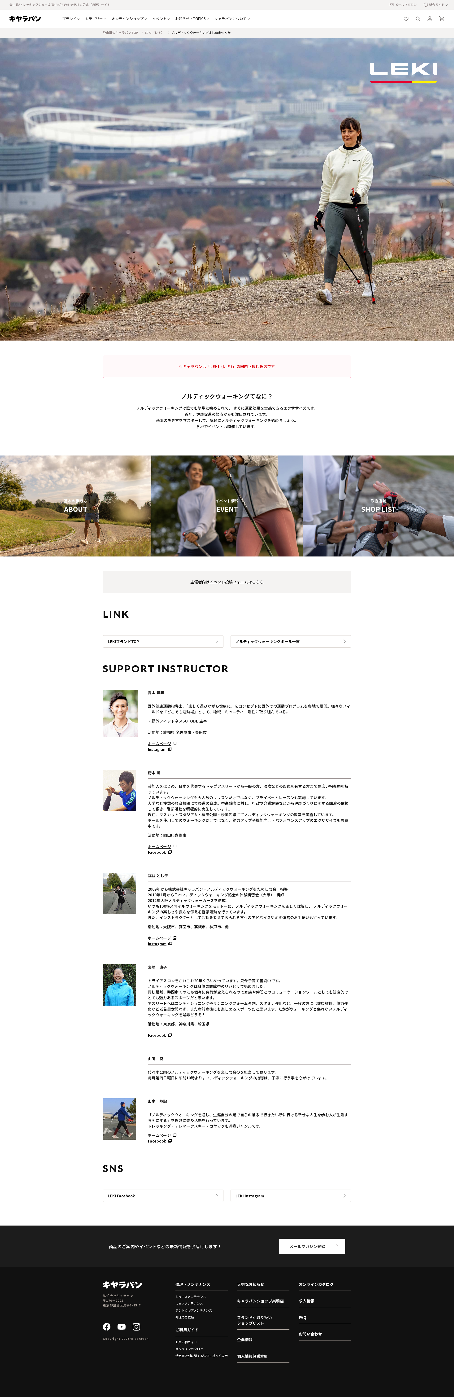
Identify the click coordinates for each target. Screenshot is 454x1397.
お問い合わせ (310, 1334)
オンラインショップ (128, 18)
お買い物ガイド (186, 1342)
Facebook (157, 852)
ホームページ (159, 743)
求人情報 (306, 1301)
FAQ (302, 1317)
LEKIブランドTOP (123, 641)
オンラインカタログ (189, 1349)
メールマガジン (406, 4)
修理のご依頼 (184, 1317)
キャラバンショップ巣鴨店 (260, 1301)
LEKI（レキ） (154, 32)
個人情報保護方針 (252, 1356)
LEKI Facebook (121, 1196)
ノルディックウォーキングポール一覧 (268, 641)
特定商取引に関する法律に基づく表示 (201, 1355)
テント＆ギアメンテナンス (193, 1310)
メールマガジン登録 (307, 1246)
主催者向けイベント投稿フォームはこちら (227, 582)
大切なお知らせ (250, 1284)
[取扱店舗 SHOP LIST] (378, 554)
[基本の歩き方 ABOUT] (75, 554)
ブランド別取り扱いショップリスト (254, 1320)
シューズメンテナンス (190, 1296)
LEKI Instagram (250, 1196)
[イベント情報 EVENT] (227, 554)
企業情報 (245, 1339)
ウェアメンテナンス (189, 1303)
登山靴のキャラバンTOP (120, 32)
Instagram (157, 749)
